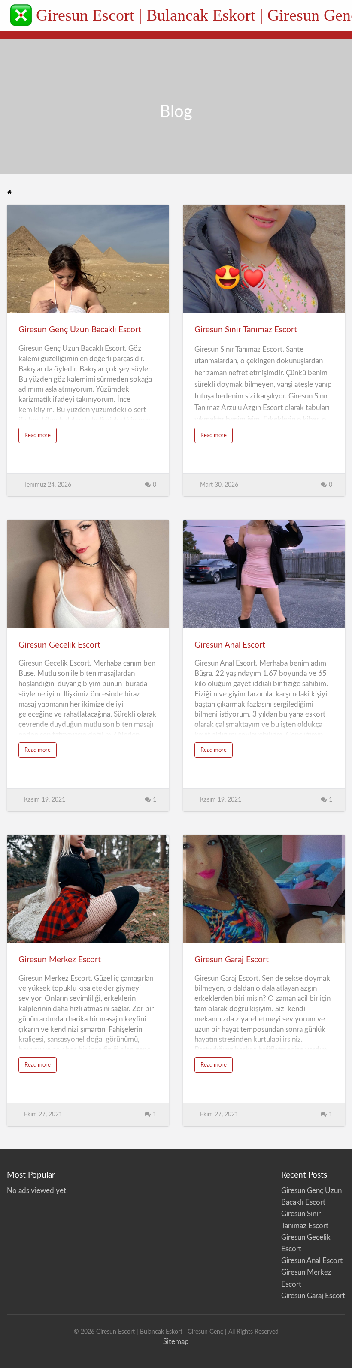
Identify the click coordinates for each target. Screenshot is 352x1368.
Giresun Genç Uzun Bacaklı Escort (79, 330)
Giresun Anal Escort (229, 645)
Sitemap (176, 1341)
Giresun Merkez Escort (59, 960)
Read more (40, 437)
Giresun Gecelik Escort (59, 645)
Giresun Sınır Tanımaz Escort (245, 330)
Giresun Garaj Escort (231, 960)
